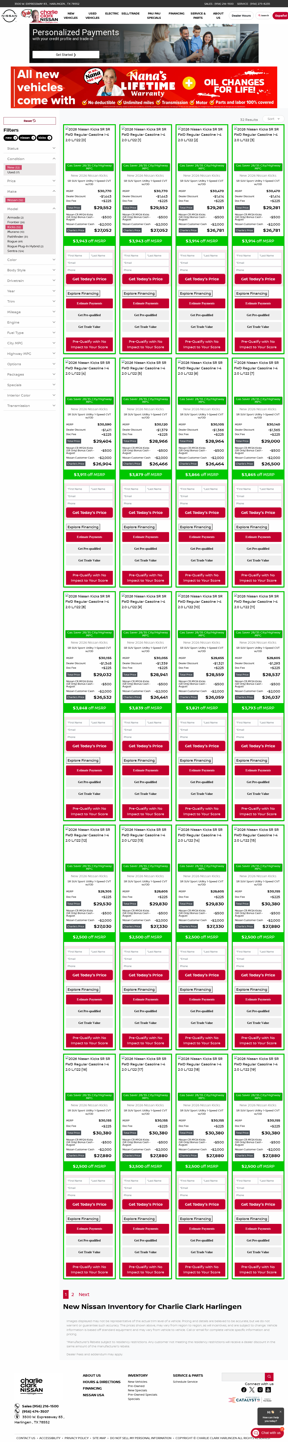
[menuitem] (30, 167)
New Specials (137, 1390)
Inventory (138, 1375)
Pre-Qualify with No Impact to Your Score (89, 344)
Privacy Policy (77, 1438)
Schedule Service (185, 1382)
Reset (28, 121)
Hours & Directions (102, 1382)
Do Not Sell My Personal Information (141, 1438)
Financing (92, 1388)
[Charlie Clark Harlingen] (30, 15)
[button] (71, 15)
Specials (134, 1399)
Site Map (100, 1438)
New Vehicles (137, 1382)
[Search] (269, 1377)
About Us (92, 1375)
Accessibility (50, 1438)
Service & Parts (188, 1375)
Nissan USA (93, 1395)
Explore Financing (83, 293)
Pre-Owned (136, 1386)
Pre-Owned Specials (142, 1395)
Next (84, 1294)
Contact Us (26, 1438)
